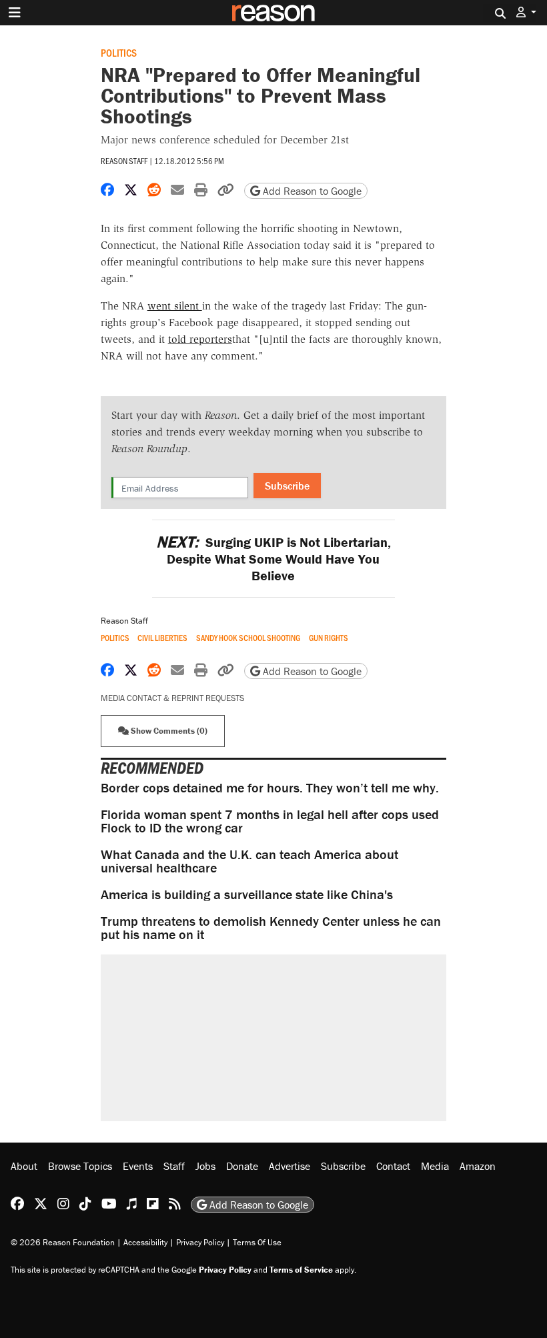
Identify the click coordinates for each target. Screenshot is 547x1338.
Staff (174, 1166)
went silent (174, 305)
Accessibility (145, 1242)
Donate (242, 1166)
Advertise (289, 1166)
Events (138, 1166)
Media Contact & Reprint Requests (172, 698)
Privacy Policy (200, 1242)
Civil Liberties (162, 638)
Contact (393, 1166)
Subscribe (287, 485)
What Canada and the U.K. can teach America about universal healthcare (249, 861)
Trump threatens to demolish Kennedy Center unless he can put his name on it (271, 927)
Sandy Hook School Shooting (248, 638)
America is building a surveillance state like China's (247, 894)
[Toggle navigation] (14, 13)
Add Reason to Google (311, 190)
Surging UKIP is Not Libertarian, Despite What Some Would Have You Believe (273, 559)
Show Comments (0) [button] (168, 730)
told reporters (200, 339)
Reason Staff (124, 160)
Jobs (205, 1166)
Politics (119, 52)
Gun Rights (328, 638)
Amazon (478, 1166)
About (24, 1166)
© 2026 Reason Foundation (63, 1242)
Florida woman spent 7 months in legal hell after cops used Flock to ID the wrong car (270, 821)
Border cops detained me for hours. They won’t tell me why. (270, 787)
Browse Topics (80, 1166)
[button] (526, 12)
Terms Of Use (257, 1242)
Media (435, 1166)
